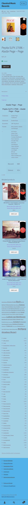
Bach (18, 301)
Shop (8, 11)
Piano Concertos (7, 403)
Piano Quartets (6, 406)
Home (4, 11)
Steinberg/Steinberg (17, 324)
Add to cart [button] (14, 214)
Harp (4, 389)
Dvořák (8, 308)
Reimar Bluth (10, 322)
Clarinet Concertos (7, 365)
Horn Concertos (6, 391)
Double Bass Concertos (8, 372)
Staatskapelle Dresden (7, 324)
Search (14, 502)
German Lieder (6, 384)
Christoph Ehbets (9, 307)
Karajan (11, 314)
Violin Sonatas (6, 447)
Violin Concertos (7, 445)
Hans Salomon (11, 79)
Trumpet (5, 437)
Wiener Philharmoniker (14, 329)
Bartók (22, 302)
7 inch (4, 343)
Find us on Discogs (8, 483)
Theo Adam (15, 326)
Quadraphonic (6, 416)
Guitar (4, 386)
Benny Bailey (12, 78)
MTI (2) (11, 82)
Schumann (23, 322)
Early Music (5, 374)
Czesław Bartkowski (20, 78)
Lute (4, 394)
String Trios (6, 430)
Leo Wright (7, 82)
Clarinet (5, 362)
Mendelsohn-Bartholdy (7, 319)
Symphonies (6, 433)
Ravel (7, 322)
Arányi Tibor (12, 76)
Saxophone (5, 420)
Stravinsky (4, 326)
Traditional (13, 84)
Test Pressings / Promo (8, 435)
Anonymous (4, 302)
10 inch (4, 338)
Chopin (3, 307)
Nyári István (16, 82)
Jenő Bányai (17, 81)
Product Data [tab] (5, 95)
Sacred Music (6, 418)
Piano (22, 319)
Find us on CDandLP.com (9, 486)
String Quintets (6, 428)
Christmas (5, 360)
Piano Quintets (6, 408)
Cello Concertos (6, 352)
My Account (4, 502)
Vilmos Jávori (20, 84)
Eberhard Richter (15, 308)
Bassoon (5, 348)
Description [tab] (4, 91)
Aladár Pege (6, 76)
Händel (22, 312)
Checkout (6, 474)
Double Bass (13, 11)
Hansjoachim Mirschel (6, 312)
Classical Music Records (9, 4)
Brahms (22, 305)
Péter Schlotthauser (6, 84)
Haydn (13, 312)
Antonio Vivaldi (11, 302)
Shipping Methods (8, 463)
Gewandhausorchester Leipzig (18, 310)
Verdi (5, 329)
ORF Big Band (22, 82)
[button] (24, 19)
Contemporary (6, 367)
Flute (4, 379)
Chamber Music (6, 357)
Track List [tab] (4, 100)
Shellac (5, 423)
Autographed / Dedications (9, 345)
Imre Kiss (23, 79)
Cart (21, 501)
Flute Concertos (6, 382)
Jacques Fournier (5, 314)
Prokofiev (4, 322)
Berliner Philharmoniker (7, 305)
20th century (6, 340)
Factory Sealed (6, 377)
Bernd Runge (16, 305)
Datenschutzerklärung (9, 477)
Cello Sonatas (6, 355)
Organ (4, 399)
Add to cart (6, 66)
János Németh (5, 81)
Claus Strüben (16, 307)
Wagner (7, 329)
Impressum (6, 471)
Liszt (13, 314)
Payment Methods (8, 460)
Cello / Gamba (6, 350)
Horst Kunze (17, 312)
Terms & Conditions (8, 469)
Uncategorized (6, 440)
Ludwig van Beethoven (15, 317)
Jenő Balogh (11, 81)
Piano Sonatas (6, 411)
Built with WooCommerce (8, 496)
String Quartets (6, 425)
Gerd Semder (8, 310)
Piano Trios (5, 413)
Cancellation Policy (8, 466)
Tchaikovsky (9, 326)
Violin (4, 442)
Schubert (16, 322)
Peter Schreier (16, 319)
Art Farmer (18, 76)
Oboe (4, 396)
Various (19, 326)
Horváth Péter (18, 79)
